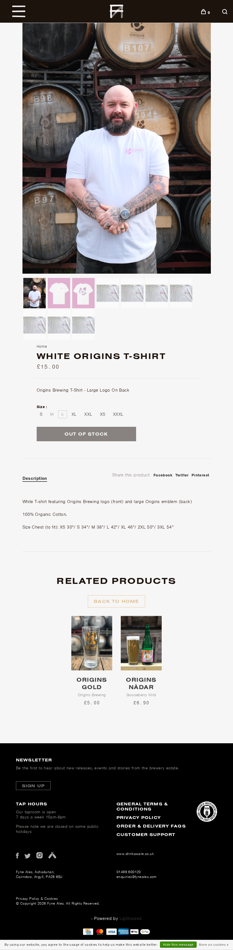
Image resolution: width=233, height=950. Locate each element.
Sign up (33, 785)
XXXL (118, 414)
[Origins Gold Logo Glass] (91, 643)
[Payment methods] (88, 933)
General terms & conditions (142, 806)
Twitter (182, 475)
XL (74, 414)
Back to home (116, 601)
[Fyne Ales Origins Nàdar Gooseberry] (141, 643)
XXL (88, 414)
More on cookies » (213, 945)
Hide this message (178, 945)
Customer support (145, 834)
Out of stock (86, 434)
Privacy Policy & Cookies (37, 898)
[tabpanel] (116, 148)
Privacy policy (138, 817)
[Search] (225, 12)
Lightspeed (131, 918)
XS (102, 414)
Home (42, 346)
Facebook (162, 475)
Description (34, 478)
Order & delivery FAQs (151, 826)
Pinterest (200, 475)
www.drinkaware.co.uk (135, 854)
